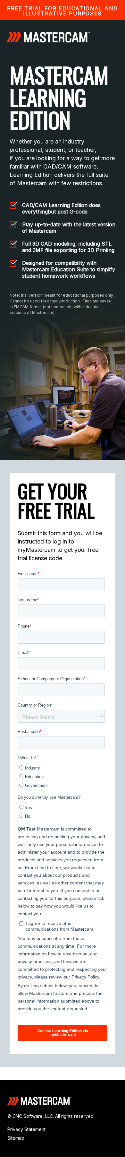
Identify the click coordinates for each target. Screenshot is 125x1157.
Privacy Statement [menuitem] (26, 1129)
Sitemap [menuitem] (15, 1138)
